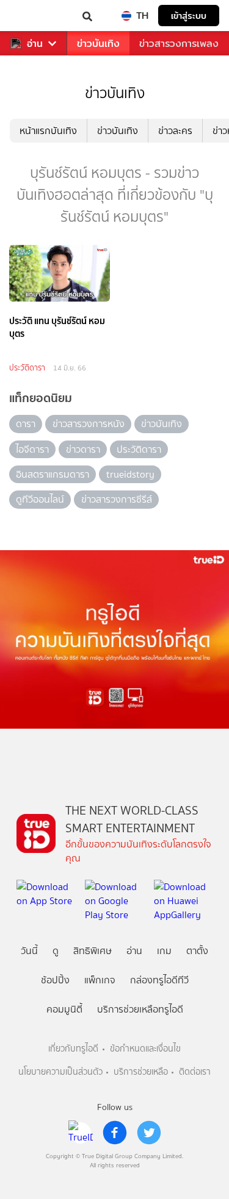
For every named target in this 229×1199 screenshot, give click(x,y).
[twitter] (149, 1132)
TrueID (34, 15)
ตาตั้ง (197, 951)
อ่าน (35, 43)
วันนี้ (29, 951)
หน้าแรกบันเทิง (48, 131)
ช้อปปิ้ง (55, 980)
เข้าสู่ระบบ (188, 16)
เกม (164, 951)
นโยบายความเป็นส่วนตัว (60, 1072)
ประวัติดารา (27, 367)
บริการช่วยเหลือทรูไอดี (140, 1009)
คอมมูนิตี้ (64, 1009)
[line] (80, 1132)
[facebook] (115, 1132)
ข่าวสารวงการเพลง (179, 43)
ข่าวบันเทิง (98, 43)
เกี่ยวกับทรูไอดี (73, 1048)
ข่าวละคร (175, 131)
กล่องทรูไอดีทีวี (159, 980)
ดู (56, 951)
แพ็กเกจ (99, 980)
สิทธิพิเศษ (92, 951)
